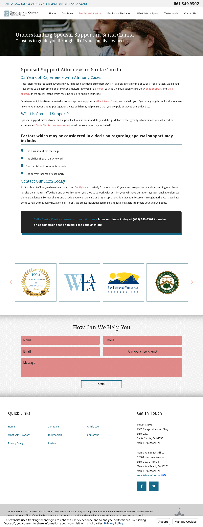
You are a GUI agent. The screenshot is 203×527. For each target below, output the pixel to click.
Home (11, 426)
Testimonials (55, 434)
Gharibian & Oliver (107, 101)
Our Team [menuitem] (67, 13)
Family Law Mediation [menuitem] (119, 13)
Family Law (93, 426)
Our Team (53, 426)
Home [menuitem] (52, 13)
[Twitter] (154, 486)
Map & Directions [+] (148, 442)
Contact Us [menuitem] (190, 13)
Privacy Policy (15, 443)
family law (80, 187)
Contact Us (93, 434)
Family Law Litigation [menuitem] (90, 13)
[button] (192, 282)
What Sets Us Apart (19, 434)
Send (101, 384)
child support (153, 88)
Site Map (52, 443)
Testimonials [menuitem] (171, 13)
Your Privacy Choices (149, 475)
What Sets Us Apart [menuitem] (147, 13)
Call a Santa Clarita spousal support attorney (65, 219)
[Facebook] (142, 486)
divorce (99, 88)
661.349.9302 (186, 4)
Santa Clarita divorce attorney (53, 125)
